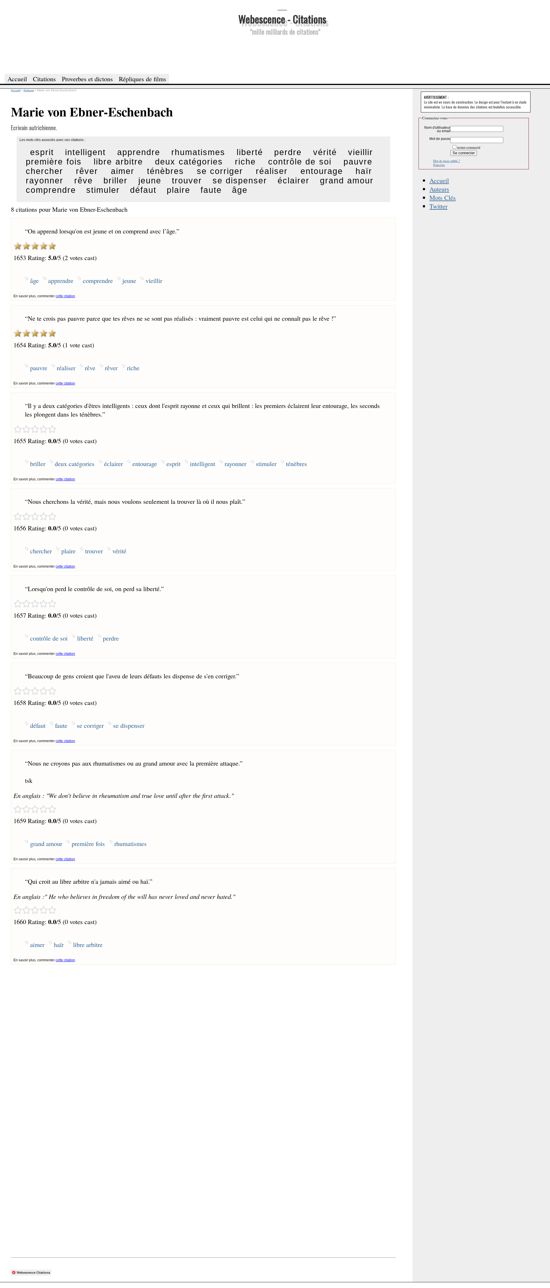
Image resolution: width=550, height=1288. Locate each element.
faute (211, 190)
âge (239, 190)
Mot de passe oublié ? (446, 161)
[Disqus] (203, 1036)
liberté (250, 152)
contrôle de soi (299, 161)
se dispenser (240, 180)
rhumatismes (198, 152)
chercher (44, 171)
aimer (122, 171)
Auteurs (439, 189)
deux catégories (189, 161)
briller (115, 180)
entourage (321, 171)
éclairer (293, 180)
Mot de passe (439, 138)
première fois (53, 161)
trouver (187, 180)
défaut (143, 190)
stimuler (103, 190)
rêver (87, 171)
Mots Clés (442, 197)
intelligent (85, 152)
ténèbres (165, 171)
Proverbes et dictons (87, 78)
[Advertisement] (282, 54)
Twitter (438, 206)
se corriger (220, 171)
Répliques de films (142, 78)
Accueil (439, 180)
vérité (325, 152)
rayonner (44, 180)
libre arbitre (118, 161)
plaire (178, 190)
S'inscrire (439, 165)
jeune (149, 180)
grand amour (346, 180)
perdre (288, 152)
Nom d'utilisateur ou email (437, 129)
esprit (42, 152)
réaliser (272, 171)
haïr (363, 171)
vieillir (360, 152)
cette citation (65, 296)
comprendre (51, 190)
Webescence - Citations (282, 18)
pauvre (357, 161)
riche (245, 161)
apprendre (138, 152)
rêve (83, 180)
